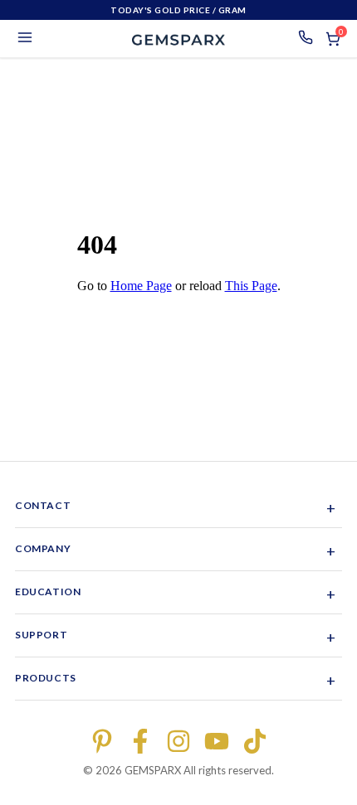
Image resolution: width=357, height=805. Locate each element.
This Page (251, 286)
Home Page (141, 286)
